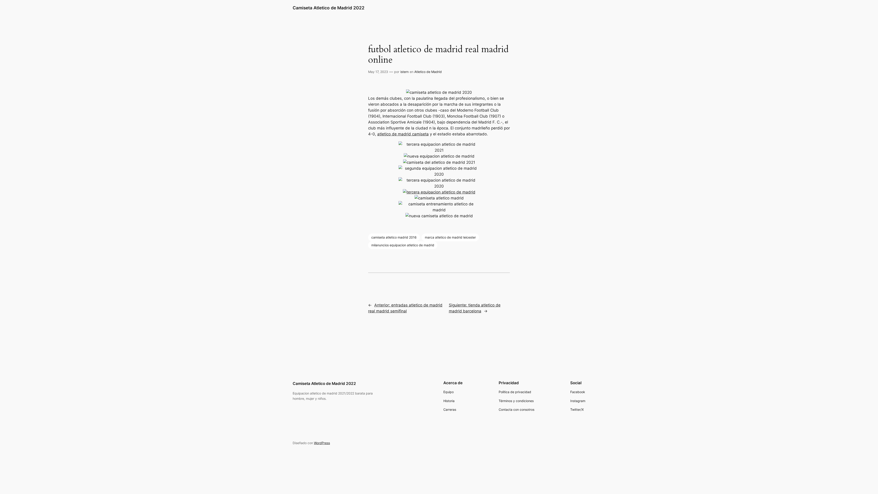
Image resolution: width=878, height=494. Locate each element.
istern (404, 72)
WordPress (322, 443)
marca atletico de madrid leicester (450, 237)
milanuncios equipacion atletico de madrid (402, 245)
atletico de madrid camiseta (403, 134)
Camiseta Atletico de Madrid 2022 (328, 8)
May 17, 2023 (378, 72)
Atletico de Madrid (428, 72)
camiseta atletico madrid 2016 (394, 237)
